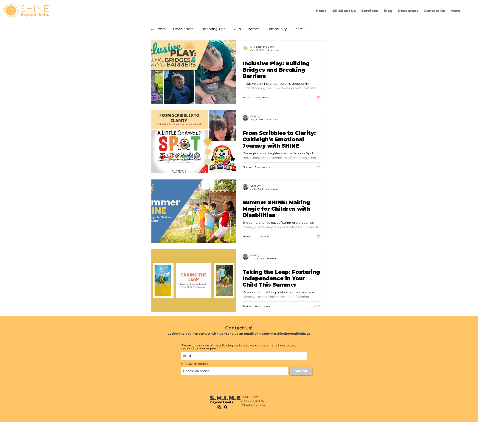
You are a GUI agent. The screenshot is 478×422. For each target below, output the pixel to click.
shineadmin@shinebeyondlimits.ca (282, 333)
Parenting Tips (213, 29)
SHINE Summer (246, 29)
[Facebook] (225, 407)
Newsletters (183, 29)
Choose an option (194, 363)
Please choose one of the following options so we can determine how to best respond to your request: (238, 347)
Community (277, 29)
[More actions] (319, 48)
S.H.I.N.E (225, 398)
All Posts (158, 29)
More (298, 29)
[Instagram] (219, 407)
